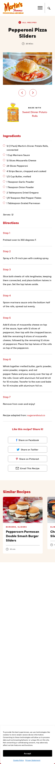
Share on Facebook (28, 440)
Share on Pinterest (29, 458)
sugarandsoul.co (36, 415)
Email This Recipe (29, 468)
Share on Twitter (29, 449)
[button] (22, 92)
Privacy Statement (32, 760)
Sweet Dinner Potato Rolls (34, 114)
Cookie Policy (18, 760)
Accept (27, 753)
